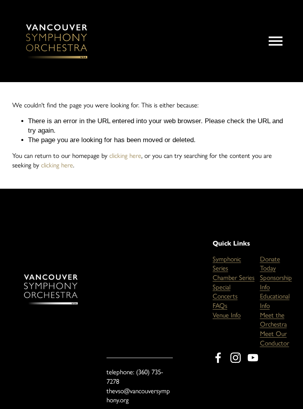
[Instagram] (235, 357)
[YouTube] (252, 357)
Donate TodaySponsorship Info (276, 273)
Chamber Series (233, 277)
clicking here (125, 155)
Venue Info (227, 315)
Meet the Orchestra (273, 319)
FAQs (220, 306)
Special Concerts (225, 291)
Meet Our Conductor (274, 338)
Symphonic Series (227, 263)
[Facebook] (218, 357)
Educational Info (275, 301)
